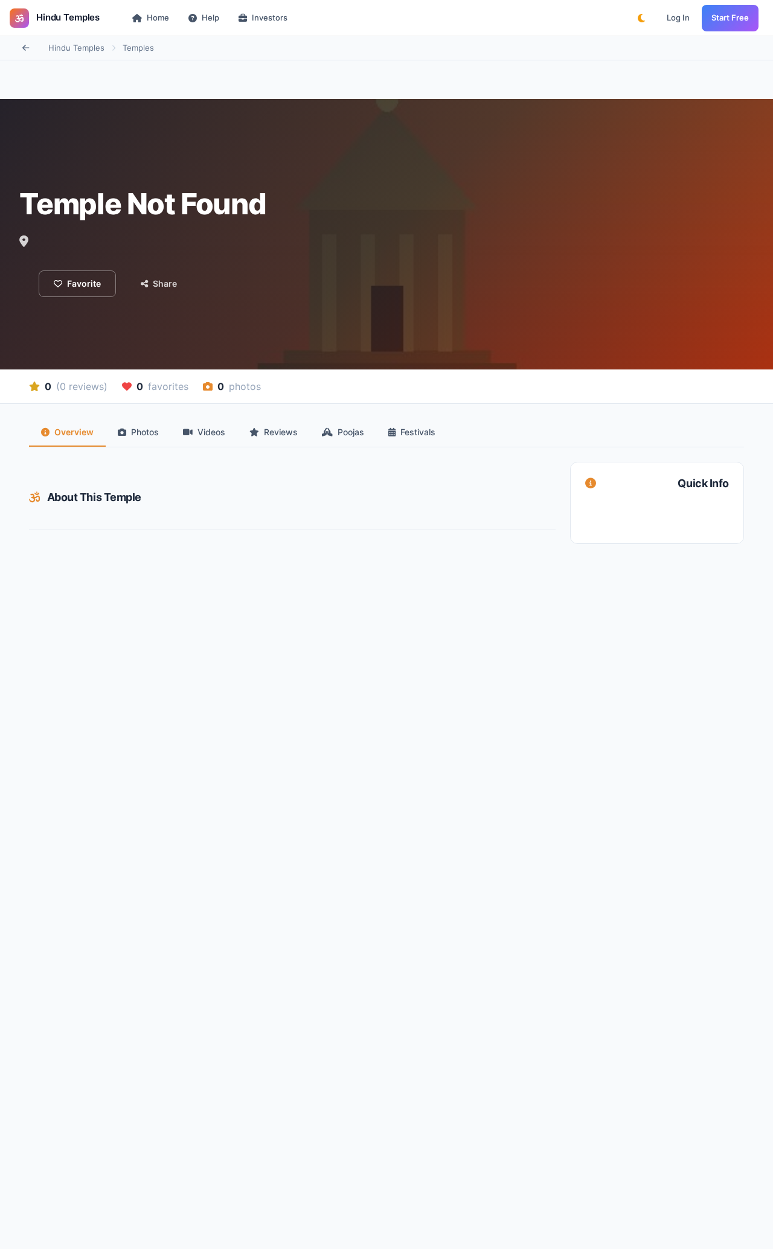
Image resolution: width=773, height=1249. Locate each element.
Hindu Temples (76, 48)
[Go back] (25, 48)
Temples (138, 48)
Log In (678, 17)
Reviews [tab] (281, 432)
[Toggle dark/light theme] (641, 18)
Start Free (730, 17)
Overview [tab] (74, 432)
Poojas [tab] (351, 432)
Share (165, 283)
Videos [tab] (211, 432)
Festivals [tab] (417, 432)
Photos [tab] (145, 432)
